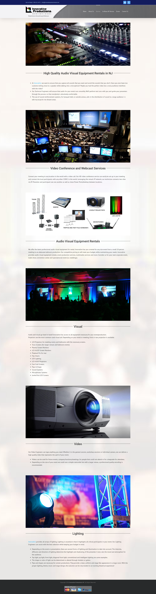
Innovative (37, 83)
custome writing (37, 86)
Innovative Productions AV (76, 582)
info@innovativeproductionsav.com (50, 2)
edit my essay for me (39, 100)
